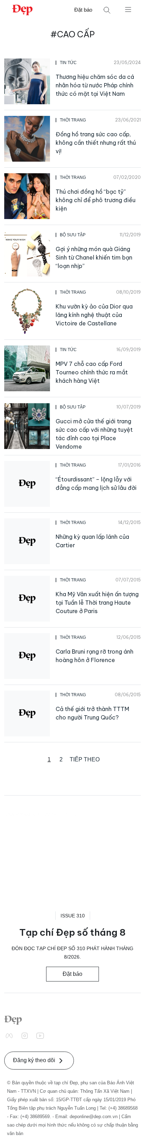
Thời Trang (73, 120)
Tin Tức (68, 63)
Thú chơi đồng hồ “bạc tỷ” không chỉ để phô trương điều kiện (95, 200)
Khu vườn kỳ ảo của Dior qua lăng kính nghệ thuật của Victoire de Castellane (94, 315)
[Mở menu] (128, 9)
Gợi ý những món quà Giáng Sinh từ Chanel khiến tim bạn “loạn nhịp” (94, 257)
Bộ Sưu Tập (73, 235)
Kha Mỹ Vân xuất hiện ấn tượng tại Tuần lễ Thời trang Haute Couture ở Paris (97, 603)
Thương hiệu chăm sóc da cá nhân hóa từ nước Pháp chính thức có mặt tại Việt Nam (95, 85)
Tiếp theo (85, 759)
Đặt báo (83, 10)
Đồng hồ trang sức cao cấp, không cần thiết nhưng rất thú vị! (96, 143)
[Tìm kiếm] (107, 10)
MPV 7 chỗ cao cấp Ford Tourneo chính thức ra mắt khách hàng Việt (92, 372)
